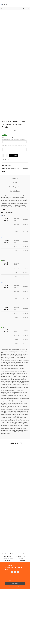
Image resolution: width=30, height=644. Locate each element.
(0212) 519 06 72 (6, 625)
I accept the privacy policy (15, 586)
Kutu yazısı (14, 146)
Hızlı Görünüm (13, 450)
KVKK (2, 594)
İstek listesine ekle (7, 159)
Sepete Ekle (13, 155)
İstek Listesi (22, 4)
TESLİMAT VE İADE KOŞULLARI (8, 608)
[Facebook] (12, 572)
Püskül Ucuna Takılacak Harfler (14, 138)
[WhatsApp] (15, 572)
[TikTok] (18, 572)
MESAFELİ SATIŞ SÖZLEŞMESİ (8, 606)
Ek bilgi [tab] (15, 182)
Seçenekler (7, 560)
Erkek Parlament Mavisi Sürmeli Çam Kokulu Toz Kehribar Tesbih (8, 555)
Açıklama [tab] (15, 178)
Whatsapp (4, 628)
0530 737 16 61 (6, 626)
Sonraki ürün (28, 8)
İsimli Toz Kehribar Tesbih (13, 168)
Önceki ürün (24, 8)
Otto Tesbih (12, 641)
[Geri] (2, 8)
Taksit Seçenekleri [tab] (15, 187)
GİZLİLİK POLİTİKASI (6, 604)
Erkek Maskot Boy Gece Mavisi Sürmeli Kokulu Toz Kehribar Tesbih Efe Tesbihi (22, 555)
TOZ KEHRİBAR (24, 168)
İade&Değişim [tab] (15, 191)
